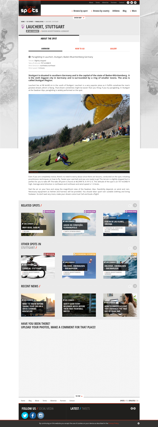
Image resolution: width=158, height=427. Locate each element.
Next (135, 205)
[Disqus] (79, 363)
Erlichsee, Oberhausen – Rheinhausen (74, 267)
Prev (130, 205)
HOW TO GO (80, 48)
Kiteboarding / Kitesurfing (85, 254)
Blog (124, 10)
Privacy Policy (113, 423)
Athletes (116, 10)
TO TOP (78, 396)
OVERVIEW (45, 48)
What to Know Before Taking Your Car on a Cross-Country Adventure (32, 307)
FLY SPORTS (30, 22)
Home (23, 22)
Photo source (33, 172)
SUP (135, 254)
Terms (98, 2)
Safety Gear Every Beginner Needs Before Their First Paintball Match (74, 307)
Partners (114, 2)
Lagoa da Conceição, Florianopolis (73, 226)
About (91, 2)
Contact (121, 2)
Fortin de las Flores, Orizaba (114, 222)
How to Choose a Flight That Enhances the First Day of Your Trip (116, 309)
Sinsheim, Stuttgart (31, 268)
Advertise (105, 2)
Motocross (50, 254)
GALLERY (113, 48)
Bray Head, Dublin (31, 227)
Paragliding (39, 22)
